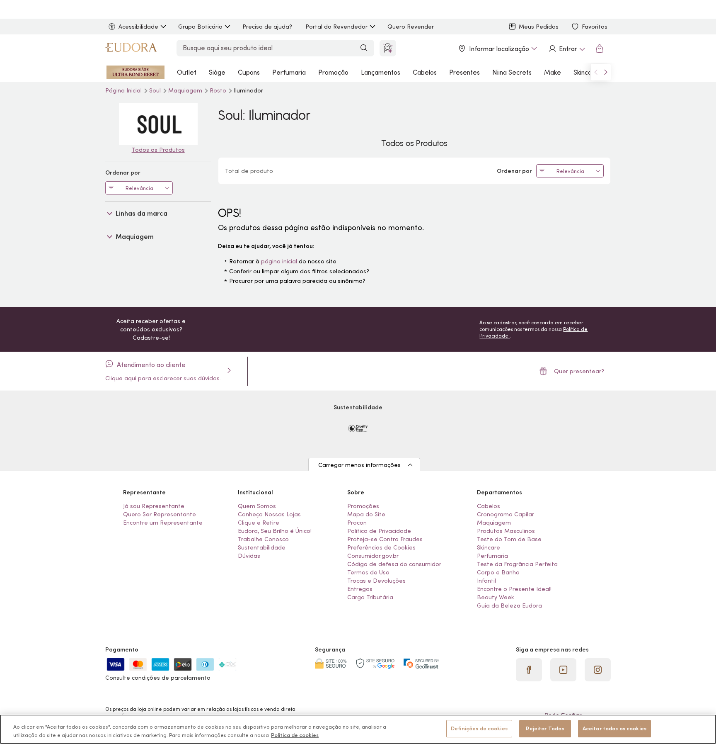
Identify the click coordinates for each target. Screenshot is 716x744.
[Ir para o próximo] (605, 72)
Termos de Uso (368, 572)
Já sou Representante (153, 506)
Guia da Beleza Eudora (509, 605)
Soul (155, 90)
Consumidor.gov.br (373, 555)
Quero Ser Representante (159, 514)
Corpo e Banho (498, 572)
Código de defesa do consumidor (394, 564)
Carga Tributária (370, 597)
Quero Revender (410, 26)
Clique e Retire (258, 522)
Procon (357, 522)
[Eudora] (131, 48)
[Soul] (158, 124)
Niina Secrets (512, 72)
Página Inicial (124, 90)
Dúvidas (249, 555)
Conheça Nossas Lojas (269, 514)
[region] (358, 729)
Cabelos (425, 72)
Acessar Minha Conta (566, 48)
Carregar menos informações (359, 465)
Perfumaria (289, 72)
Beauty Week (495, 597)
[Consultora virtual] (388, 48)
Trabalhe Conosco (263, 539)
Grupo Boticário (200, 26)
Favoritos (594, 26)
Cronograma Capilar (505, 514)
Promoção (333, 72)
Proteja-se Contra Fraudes (385, 539)
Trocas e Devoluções (376, 580)
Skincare (585, 72)
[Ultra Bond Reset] (135, 72)
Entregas (360, 589)
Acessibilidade (138, 26)
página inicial (279, 261)
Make (552, 72)
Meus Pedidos (539, 26)
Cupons (249, 72)
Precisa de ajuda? (267, 26)
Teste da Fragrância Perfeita (517, 564)
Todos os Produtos (158, 149)
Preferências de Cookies (381, 547)
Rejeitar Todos (545, 728)
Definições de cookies (479, 728)
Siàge (217, 72)
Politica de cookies (295, 735)
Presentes (464, 72)
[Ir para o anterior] (595, 72)
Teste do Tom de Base (509, 539)
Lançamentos (380, 72)
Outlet (186, 72)
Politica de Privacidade (379, 531)
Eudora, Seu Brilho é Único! (275, 531)
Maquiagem (186, 90)
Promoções (363, 506)
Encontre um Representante (163, 522)
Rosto (219, 90)
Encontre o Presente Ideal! (514, 589)
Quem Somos (257, 506)
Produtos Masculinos (506, 531)
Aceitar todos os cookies (614, 728)
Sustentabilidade (261, 547)
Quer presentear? (579, 371)
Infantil (486, 580)
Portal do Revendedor (336, 26)
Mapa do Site (366, 514)
